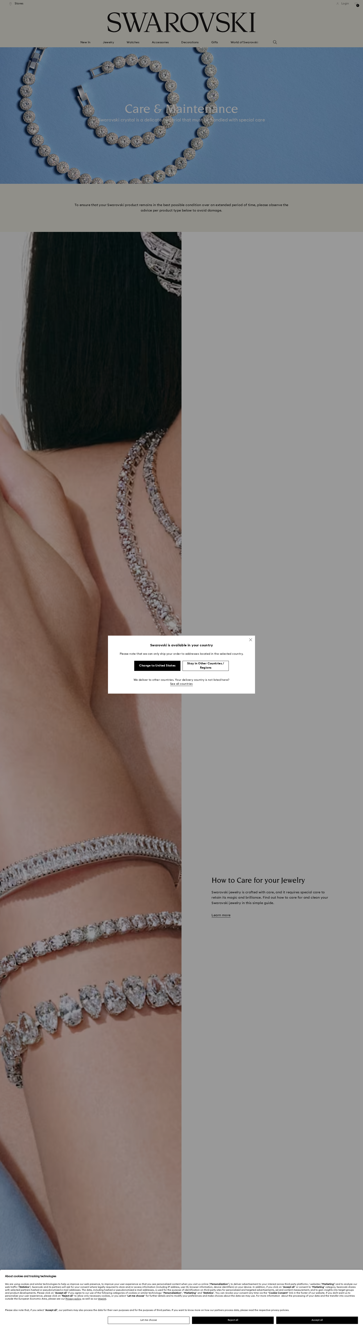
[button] (250, 639)
